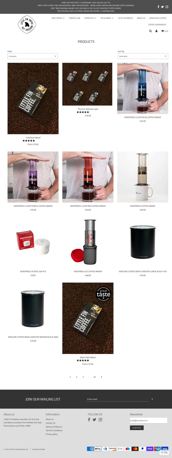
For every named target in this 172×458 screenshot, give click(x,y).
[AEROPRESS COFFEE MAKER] (142, 177)
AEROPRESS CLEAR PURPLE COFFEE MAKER (33, 205)
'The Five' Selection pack (87, 108)
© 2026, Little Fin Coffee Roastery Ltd (16, 449)
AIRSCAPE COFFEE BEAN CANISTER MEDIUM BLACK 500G (33, 337)
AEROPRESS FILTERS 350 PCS (33, 271)
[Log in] (156, 31)
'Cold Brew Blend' (33, 137)
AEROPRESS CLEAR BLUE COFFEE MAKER (142, 117)
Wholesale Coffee (157, 18)
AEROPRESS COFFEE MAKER (142, 205)
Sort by (121, 51)
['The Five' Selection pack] (87, 84)
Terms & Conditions (54, 430)
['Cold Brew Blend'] (33, 98)
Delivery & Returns (54, 426)
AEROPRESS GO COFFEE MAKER (88, 271)
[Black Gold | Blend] (87, 318)
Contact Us (50, 422)
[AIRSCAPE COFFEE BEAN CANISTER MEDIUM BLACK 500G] (33, 308)
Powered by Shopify (38, 449)
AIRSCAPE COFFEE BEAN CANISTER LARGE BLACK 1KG (143, 271)
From (33, 144)
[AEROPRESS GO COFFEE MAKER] (87, 242)
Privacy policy (52, 434)
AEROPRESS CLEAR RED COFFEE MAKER (88, 205)
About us (141, 18)
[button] (29, 140)
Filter (10, 51)
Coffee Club (74, 18)
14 (94, 377)
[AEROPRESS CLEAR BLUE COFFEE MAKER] (142, 88)
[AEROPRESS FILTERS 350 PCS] (33, 242)
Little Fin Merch (125, 18)
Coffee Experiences (157, 24)
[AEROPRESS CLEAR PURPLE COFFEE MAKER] (33, 177)
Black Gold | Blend (88, 357)
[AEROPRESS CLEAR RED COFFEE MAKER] (87, 177)
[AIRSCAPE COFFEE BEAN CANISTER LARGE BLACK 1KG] (142, 242)
